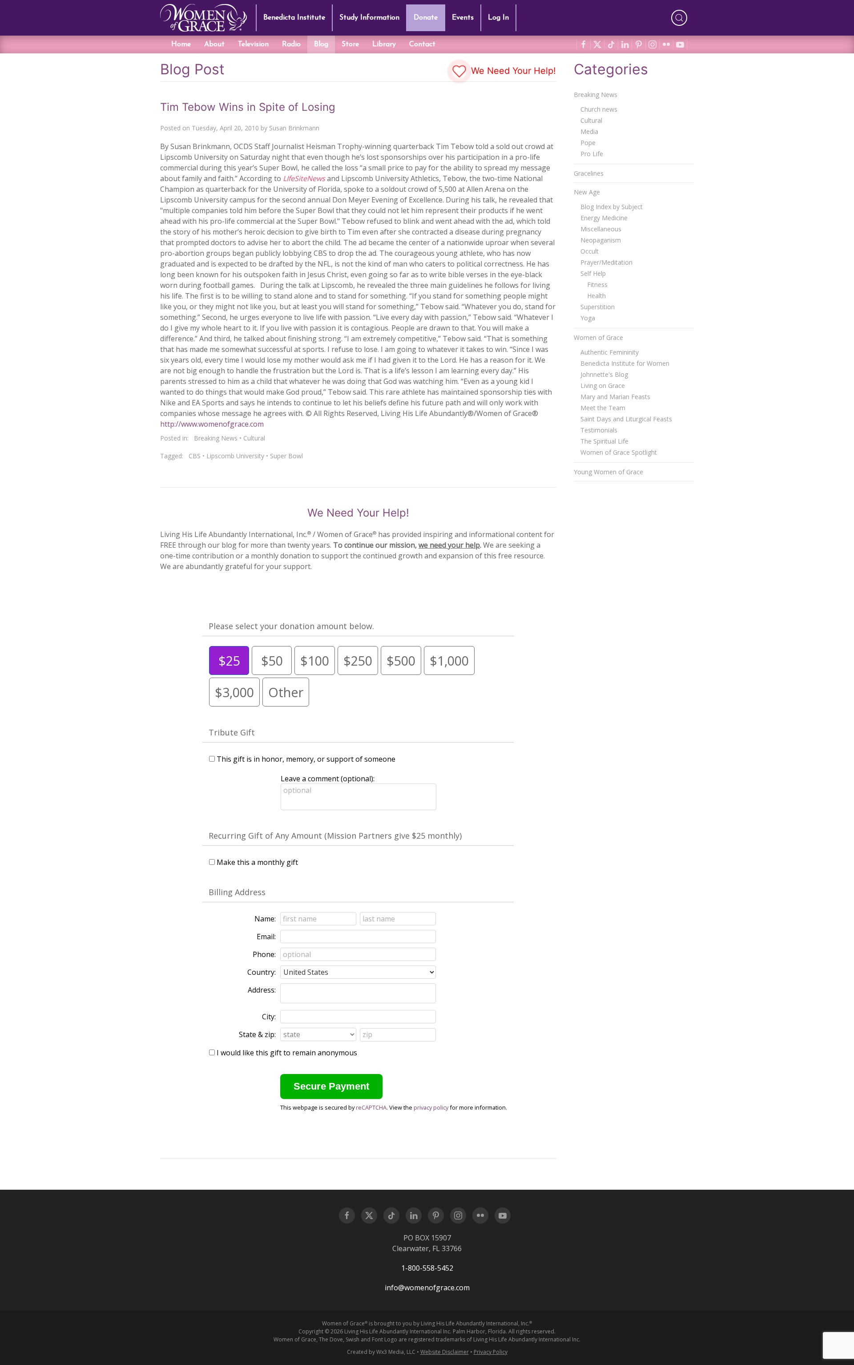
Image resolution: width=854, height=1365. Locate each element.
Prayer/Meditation (606, 262)
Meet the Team (602, 408)
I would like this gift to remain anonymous (287, 1053)
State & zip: (257, 1034)
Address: (262, 990)
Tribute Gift (232, 732)
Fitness (597, 284)
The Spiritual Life (604, 441)
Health (596, 295)
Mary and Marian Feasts (615, 396)
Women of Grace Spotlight (618, 452)
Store (350, 44)
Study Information (369, 17)
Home (181, 44)
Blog (321, 44)
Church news (598, 109)
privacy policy (431, 1107)
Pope (588, 142)
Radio (291, 44)
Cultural (254, 438)
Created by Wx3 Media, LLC (381, 1352)
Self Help (593, 273)
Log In (498, 17)
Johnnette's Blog (604, 374)
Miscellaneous (600, 229)
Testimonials (598, 430)
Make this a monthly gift (257, 862)
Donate (426, 17)
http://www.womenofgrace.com (212, 424)
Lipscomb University (235, 456)
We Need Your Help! (512, 70)
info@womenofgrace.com (427, 1287)
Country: (261, 972)
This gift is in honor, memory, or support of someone (306, 759)
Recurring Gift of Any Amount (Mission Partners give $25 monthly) (335, 835)
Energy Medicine (604, 218)
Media (589, 131)
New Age (587, 192)
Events (463, 17)
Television (253, 44)
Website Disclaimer (444, 1352)
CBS (195, 456)
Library (384, 44)
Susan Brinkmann (294, 128)
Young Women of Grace (608, 472)
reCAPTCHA (371, 1107)
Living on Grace (602, 385)
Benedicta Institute (294, 17)
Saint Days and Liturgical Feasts (626, 419)
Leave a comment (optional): (328, 778)
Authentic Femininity (609, 352)
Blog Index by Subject (611, 206)
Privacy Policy (491, 1352)
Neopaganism (600, 240)
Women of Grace (598, 337)
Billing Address (237, 892)
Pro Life (591, 153)
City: (269, 1017)
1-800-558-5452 (427, 1268)
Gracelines (589, 173)
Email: (266, 936)
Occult (589, 251)
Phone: (264, 954)
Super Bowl (286, 456)
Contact (422, 44)
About (214, 44)
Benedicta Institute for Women (624, 363)
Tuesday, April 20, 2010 (225, 128)
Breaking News (216, 438)
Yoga (587, 318)
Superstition (597, 307)
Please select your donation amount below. (291, 626)
